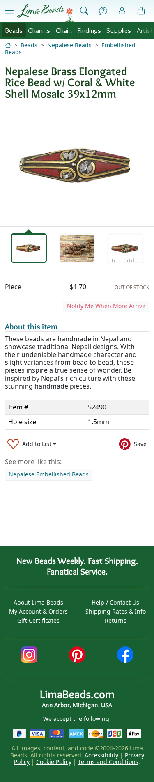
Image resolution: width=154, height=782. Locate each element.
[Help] (103, 11)
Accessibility (101, 755)
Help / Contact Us (115, 602)
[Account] (122, 11)
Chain (64, 30)
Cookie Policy (53, 762)
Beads (14, 30)
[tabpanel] (77, 164)
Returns (115, 620)
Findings (89, 30)
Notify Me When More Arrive (106, 306)
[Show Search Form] (84, 11)
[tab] (29, 247)
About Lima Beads (38, 602)
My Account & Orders (38, 611)
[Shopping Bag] (141, 11)
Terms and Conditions (108, 762)
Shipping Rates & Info (115, 611)
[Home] (8, 45)
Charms (39, 30)
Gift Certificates (38, 620)
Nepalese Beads (69, 45)
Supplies (118, 30)
